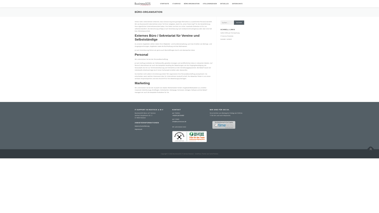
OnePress (198, 154)
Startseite (164, 3)
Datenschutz (237, 3)
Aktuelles (224, 3)
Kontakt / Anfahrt (226, 39)
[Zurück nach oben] (370, 149)
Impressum (138, 129)
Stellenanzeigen (210, 3)
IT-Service (176, 3)
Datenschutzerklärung (142, 126)
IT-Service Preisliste (226, 36)
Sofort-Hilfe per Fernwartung (230, 33)
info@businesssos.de (179, 121)
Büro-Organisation (191, 3)
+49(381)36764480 (178, 115)
